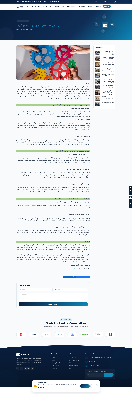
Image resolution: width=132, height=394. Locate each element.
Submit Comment (53, 304)
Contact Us (54, 368)
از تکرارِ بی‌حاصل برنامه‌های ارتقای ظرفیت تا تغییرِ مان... (108, 63)
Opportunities (71, 6)
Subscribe (109, 374)
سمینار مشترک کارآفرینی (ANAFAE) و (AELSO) (108, 58)
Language (100, 1)
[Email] (32, 368)
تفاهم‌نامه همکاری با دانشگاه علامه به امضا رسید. (108, 97)
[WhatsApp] (130, 200)
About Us (54, 360)
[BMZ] (98, 334)
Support (114, 384)
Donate (107, 6)
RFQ (70, 368)
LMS (105, 1)
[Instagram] (29, 368)
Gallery (70, 363)
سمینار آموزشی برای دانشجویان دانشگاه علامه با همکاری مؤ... (108, 92)
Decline (94, 386)
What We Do (47, 6)
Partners (82, 6)
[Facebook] (17, 368)
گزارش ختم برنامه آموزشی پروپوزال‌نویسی (108, 86)
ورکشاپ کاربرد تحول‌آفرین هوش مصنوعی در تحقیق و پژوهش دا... (108, 81)
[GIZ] (47, 334)
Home (28, 6)
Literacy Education (56, 363)
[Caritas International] (21, 334)
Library (90, 6)
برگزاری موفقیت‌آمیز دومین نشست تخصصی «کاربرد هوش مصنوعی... (108, 76)
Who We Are (36, 6)
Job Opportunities (73, 365)
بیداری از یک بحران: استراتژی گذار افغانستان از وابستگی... (108, 70)
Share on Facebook (82, 276)
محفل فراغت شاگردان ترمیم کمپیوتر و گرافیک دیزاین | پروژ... (108, 53)
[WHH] (85, 334)
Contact (99, 6)
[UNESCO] (72, 334)
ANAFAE (22, 384)
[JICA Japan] (59, 334)
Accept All (85, 386)
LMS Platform (107, 384)
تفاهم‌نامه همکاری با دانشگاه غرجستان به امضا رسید (108, 103)
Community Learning (74, 360)
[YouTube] (25, 368)
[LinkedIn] (21, 368)
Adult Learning (72, 357)
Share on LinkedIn (68, 276)
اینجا (74, 268)
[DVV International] (34, 334)
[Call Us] (130, 206)
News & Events (60, 6)
